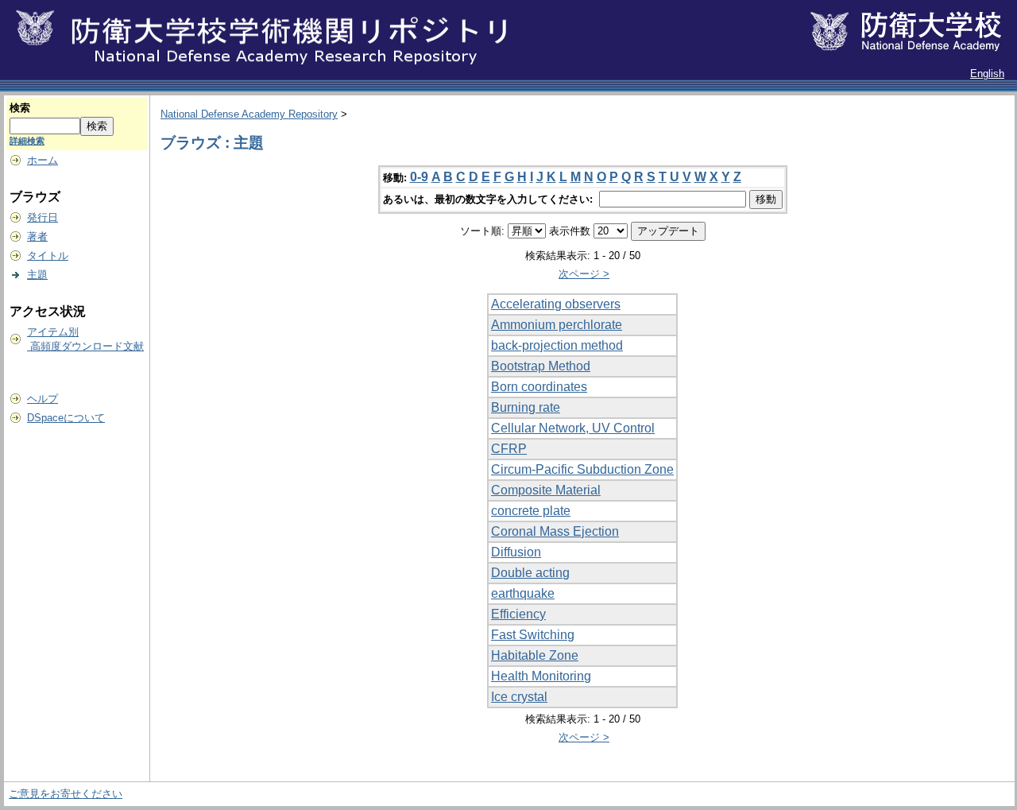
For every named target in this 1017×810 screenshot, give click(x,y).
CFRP (509, 448)
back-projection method (557, 345)
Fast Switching (532, 634)
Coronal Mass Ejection (555, 531)
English (987, 73)
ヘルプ (42, 399)
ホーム (42, 160)
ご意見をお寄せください (65, 794)
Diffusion (516, 552)
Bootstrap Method (540, 366)
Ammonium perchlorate (556, 324)
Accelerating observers (556, 304)
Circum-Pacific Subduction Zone (582, 469)
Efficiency (518, 614)
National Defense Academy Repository (249, 114)
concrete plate (530, 510)
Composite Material (546, 490)
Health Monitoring (541, 676)
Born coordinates (539, 386)
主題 (37, 275)
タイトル (47, 256)
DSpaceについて (66, 418)
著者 (37, 236)
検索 (20, 108)
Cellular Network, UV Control (573, 428)
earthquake (523, 593)
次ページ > (584, 274)
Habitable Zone (534, 655)
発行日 (42, 217)
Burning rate (525, 407)
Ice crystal (519, 696)
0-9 (419, 177)
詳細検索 (27, 140)
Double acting (530, 572)
